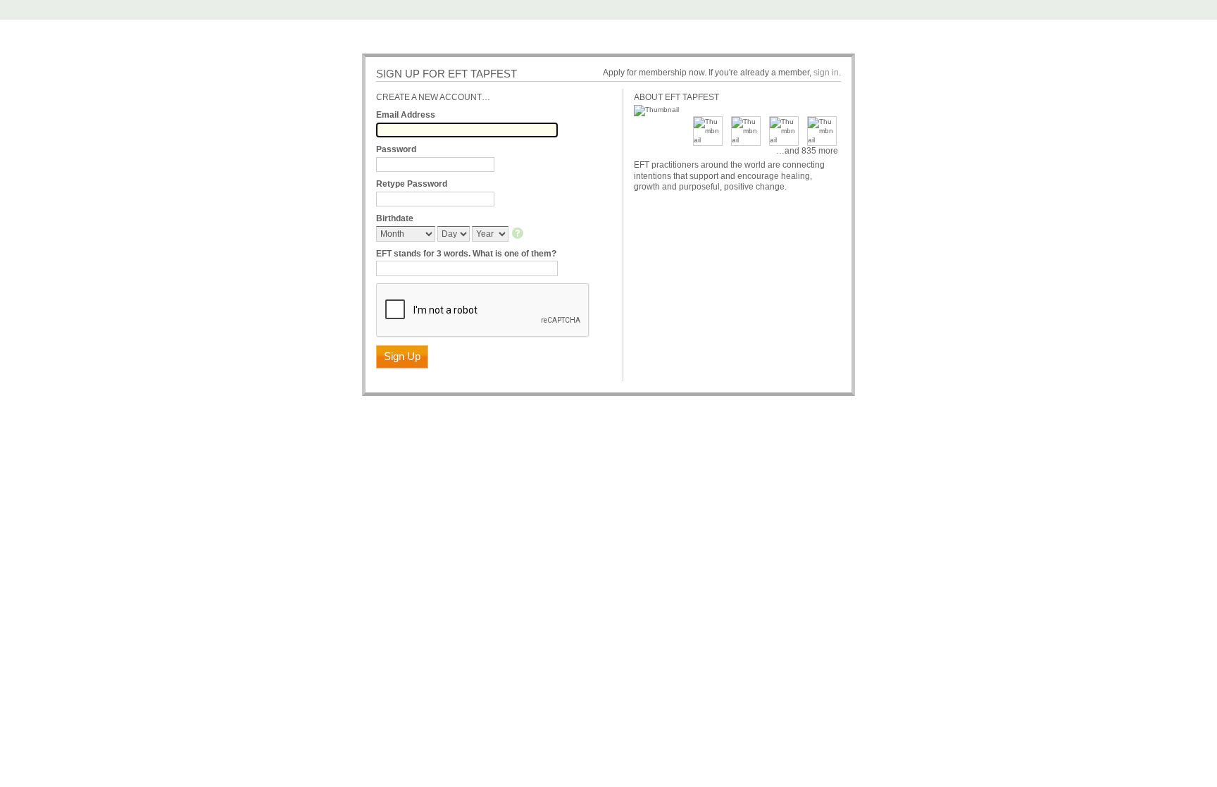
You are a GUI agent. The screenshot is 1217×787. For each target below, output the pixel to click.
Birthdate (394, 218)
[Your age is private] (518, 234)
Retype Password (411, 184)
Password (396, 149)
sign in (826, 73)
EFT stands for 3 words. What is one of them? (466, 254)
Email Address (405, 115)
